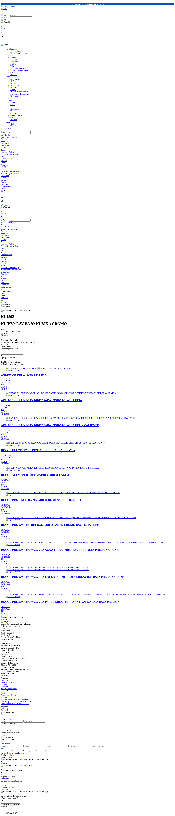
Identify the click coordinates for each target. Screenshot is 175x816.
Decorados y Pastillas (18, 53)
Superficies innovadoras (19, 70)
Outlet (8, 122)
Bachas (13, 83)
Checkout (4, 789)
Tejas (12, 66)
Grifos (12, 105)
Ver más (4, 620)
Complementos (11, 113)
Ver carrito (5, 779)
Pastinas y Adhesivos (18, 68)
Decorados (14, 62)
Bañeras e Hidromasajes (19, 92)
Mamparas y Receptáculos (20, 94)
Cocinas (9, 100)
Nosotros (9, 128)
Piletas (12, 103)
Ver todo (13, 75)
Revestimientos (11, 49)
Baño (8, 77)
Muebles (13, 87)
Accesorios (14, 85)
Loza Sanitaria (15, 79)
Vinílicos (13, 57)
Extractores (14, 96)
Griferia (13, 81)
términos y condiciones (15, 753)
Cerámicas (14, 55)
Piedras (13, 64)
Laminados (14, 60)
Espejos (13, 90)
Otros (12, 72)
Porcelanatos (15, 51)
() (4, 11)
